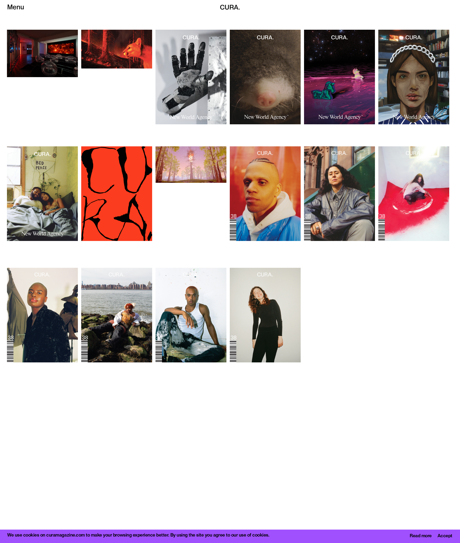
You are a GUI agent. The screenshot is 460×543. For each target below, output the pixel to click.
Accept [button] (444, 536)
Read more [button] (421, 536)
